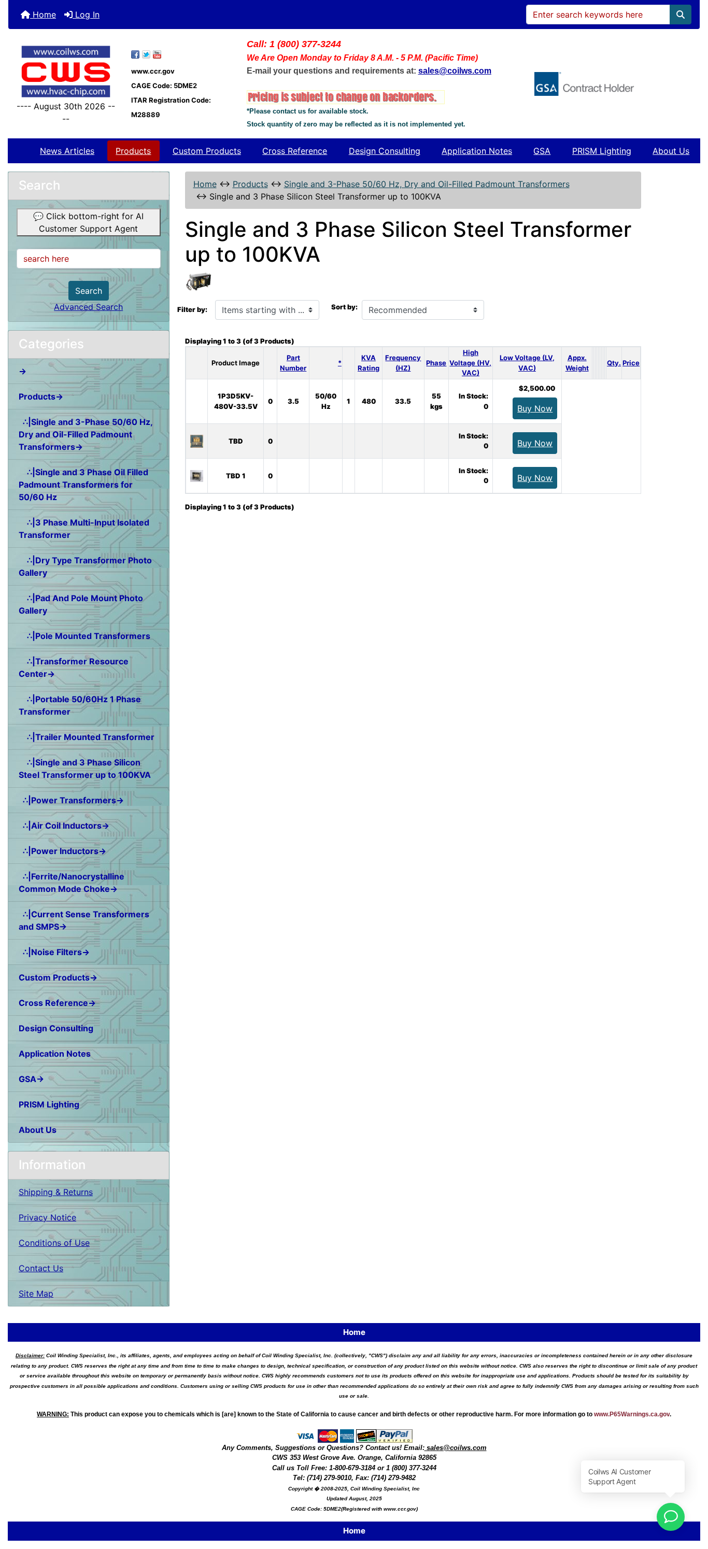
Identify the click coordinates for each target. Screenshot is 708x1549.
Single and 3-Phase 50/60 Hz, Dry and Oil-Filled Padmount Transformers (427, 184)
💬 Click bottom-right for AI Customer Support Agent (88, 222)
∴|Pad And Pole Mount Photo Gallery (81, 604)
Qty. (614, 363)
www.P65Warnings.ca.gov (632, 1414)
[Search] (680, 14)
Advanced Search (88, 307)
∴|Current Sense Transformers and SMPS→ (84, 920)
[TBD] (196, 440)
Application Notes (477, 151)
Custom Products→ (58, 977)
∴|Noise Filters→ (54, 952)
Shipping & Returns (56, 1192)
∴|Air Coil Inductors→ (64, 825)
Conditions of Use (54, 1243)
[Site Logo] (66, 71)
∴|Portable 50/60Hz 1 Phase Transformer (80, 705)
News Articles (67, 151)
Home (43, 14)
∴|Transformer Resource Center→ (74, 667)
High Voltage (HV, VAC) (470, 362)
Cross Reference (294, 151)
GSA (541, 151)
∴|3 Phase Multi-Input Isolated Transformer (84, 528)
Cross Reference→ (57, 1003)
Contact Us (41, 1268)
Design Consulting (384, 151)
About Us (671, 151)
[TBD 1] (196, 475)
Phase (436, 363)
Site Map (36, 1293)
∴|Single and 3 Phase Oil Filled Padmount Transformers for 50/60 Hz (83, 484)
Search (88, 291)
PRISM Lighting (601, 151)
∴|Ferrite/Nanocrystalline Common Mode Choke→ (71, 882)
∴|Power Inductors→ (62, 851)
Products (133, 151)
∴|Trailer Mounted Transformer (86, 737)
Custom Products (207, 151)
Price (631, 363)
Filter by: (192, 309)
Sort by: (344, 307)
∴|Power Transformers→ (71, 800)
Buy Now (535, 408)
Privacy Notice (47, 1217)
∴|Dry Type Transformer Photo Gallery (85, 566)
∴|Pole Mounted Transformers (84, 636)
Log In (86, 14)
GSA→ (31, 1079)
